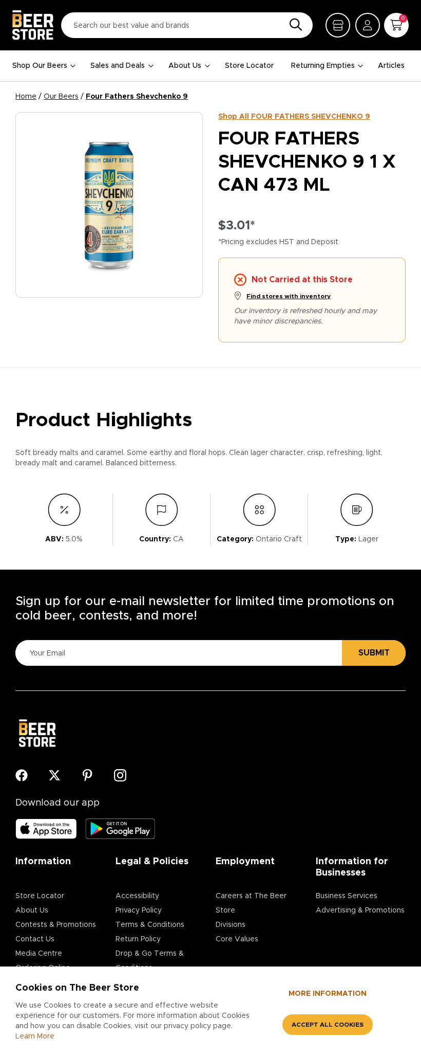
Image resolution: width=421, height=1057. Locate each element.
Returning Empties (323, 65)
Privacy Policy (139, 910)
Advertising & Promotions (360, 910)
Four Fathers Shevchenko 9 (137, 96)
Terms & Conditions (150, 924)
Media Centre (38, 953)
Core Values (237, 939)
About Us (184, 65)
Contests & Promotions (55, 924)
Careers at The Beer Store (251, 903)
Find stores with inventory (288, 296)
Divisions (230, 924)
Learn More (34, 1036)
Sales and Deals (117, 65)
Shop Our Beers (39, 65)
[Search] (293, 25)
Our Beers (61, 96)
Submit (374, 653)
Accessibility (137, 896)
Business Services (346, 896)
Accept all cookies (327, 1025)
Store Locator (249, 65)
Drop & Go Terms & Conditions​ (150, 961)
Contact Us (34, 939)
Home (25, 96)
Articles (391, 65)
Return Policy (138, 939)
